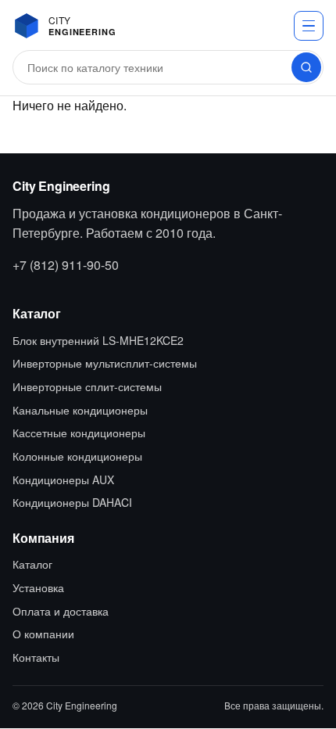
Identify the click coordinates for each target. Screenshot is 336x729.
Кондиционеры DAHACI (72, 502)
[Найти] (306, 67)
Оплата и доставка (61, 611)
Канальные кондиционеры (80, 410)
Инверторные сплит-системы (87, 386)
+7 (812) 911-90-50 (66, 265)
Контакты (36, 657)
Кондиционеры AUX (63, 479)
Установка (38, 587)
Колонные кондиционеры (77, 456)
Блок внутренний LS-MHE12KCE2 (98, 340)
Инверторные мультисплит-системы (105, 363)
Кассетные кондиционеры (79, 432)
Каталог (32, 564)
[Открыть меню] (308, 26)
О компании (43, 633)
